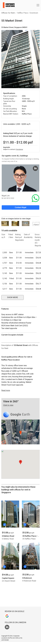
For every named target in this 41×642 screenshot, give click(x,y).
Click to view (8, 405)
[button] (12, 298)
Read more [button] (5, 390)
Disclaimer (19, 149)
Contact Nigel (20, 207)
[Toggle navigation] (38, 5)
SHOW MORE (12, 297)
